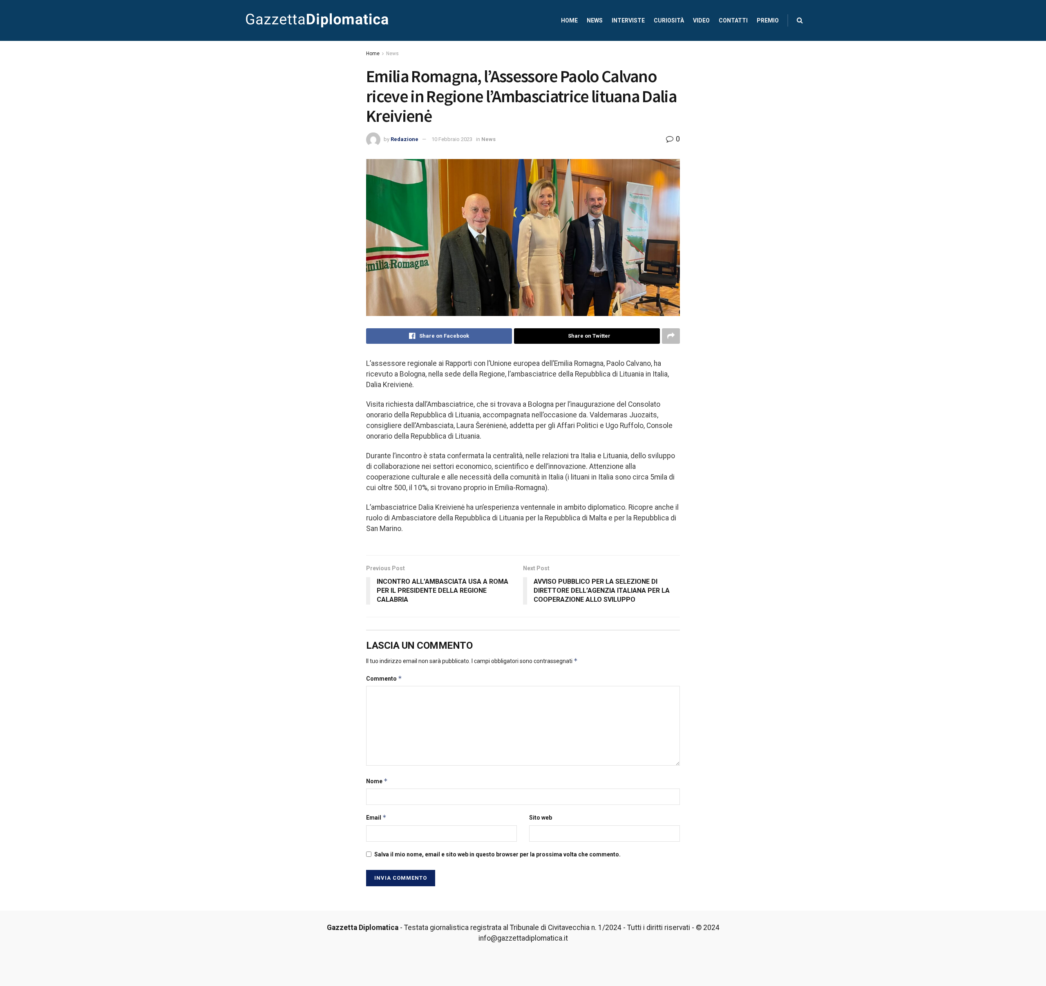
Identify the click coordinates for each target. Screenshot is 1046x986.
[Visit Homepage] (317, 20)
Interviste (628, 20)
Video (701, 20)
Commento (384, 678)
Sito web (540, 817)
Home (569, 20)
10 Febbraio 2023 (451, 139)
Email (376, 817)
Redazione (404, 139)
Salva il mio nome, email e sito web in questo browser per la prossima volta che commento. (497, 854)
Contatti (733, 20)
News (595, 20)
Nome (377, 781)
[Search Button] (800, 20)
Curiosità (669, 20)
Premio (768, 20)
